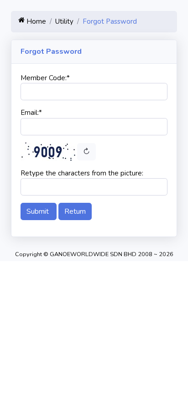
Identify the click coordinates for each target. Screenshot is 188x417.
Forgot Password (110, 21)
